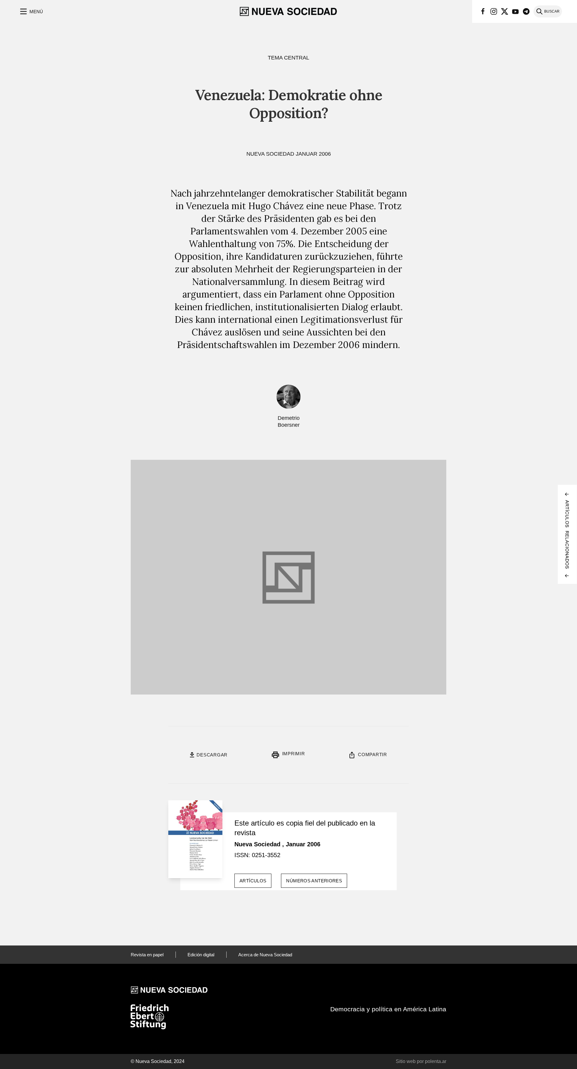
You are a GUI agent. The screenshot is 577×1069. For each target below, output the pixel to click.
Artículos (253, 880)
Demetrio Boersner (289, 421)
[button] (31, 11)
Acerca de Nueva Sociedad (265, 954)
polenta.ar (435, 1061)
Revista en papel (147, 954)
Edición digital (201, 954)
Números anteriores (314, 880)
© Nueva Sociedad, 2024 (158, 1061)
